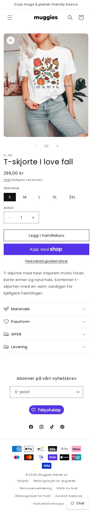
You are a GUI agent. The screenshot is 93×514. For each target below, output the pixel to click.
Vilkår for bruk (67, 488)
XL (55, 197)
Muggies (45, 475)
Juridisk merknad (68, 496)
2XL (72, 197)
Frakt (7, 180)
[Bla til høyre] (57, 146)
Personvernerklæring (36, 488)
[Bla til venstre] (35, 146)
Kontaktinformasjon (48, 504)
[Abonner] (77, 392)
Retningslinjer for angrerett (54, 481)
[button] (9, 17)
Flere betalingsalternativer (46, 261)
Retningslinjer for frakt (32, 496)
